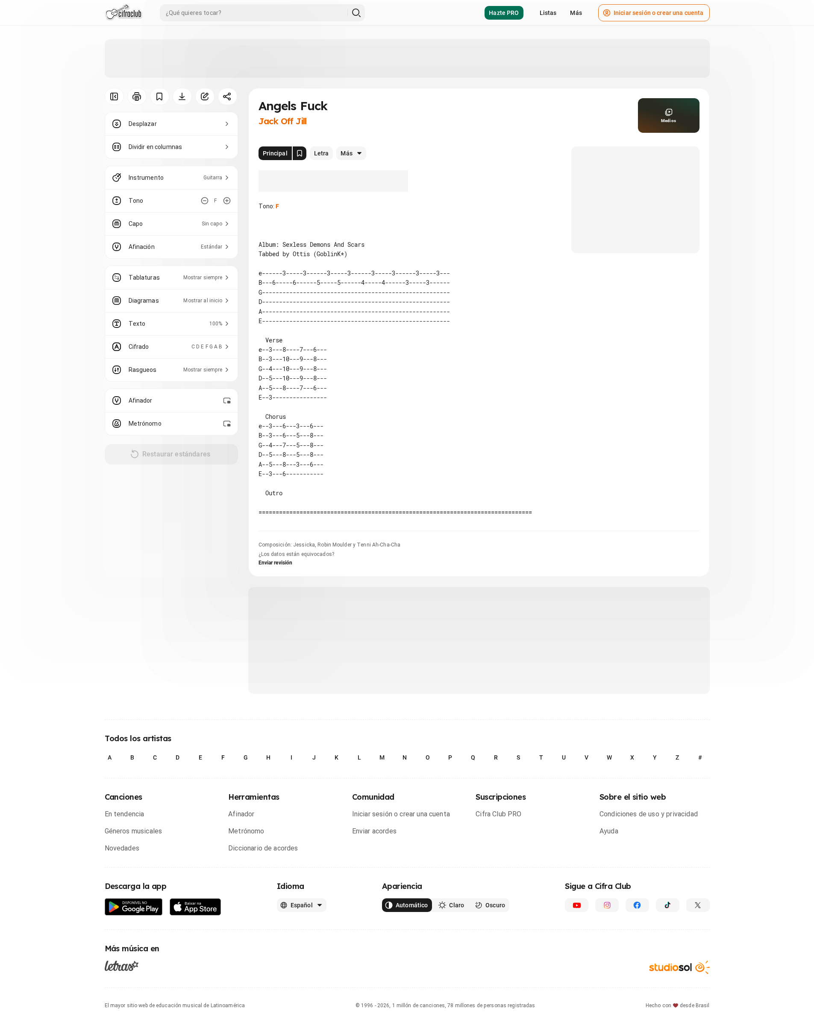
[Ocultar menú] (114, 96)
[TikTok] (667, 905)
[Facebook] (637, 905)
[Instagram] (607, 905)
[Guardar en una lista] (159, 96)
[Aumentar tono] (227, 201)
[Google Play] (134, 907)
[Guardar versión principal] (299, 153)
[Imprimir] (137, 96)
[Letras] (121, 966)
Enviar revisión (276, 563)
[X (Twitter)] (698, 905)
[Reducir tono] (205, 201)
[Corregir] (205, 96)
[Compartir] (227, 96)
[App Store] (195, 907)
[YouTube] (576, 905)
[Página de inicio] (124, 13)
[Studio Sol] (679, 967)
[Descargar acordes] (182, 96)
